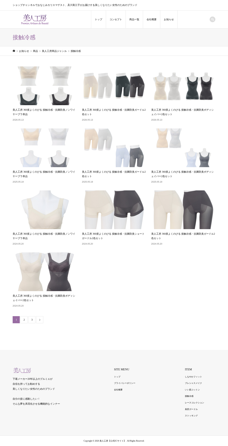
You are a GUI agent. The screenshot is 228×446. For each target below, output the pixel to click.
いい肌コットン (192, 389)
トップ (98, 19)
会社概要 (152, 19)
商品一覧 (134, 19)
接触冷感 (189, 396)
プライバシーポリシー (124, 383)
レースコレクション (194, 402)
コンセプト (116, 19)
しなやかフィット (193, 376)
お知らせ (169, 19)
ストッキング (191, 415)
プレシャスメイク (193, 383)
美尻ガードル (191, 409)
